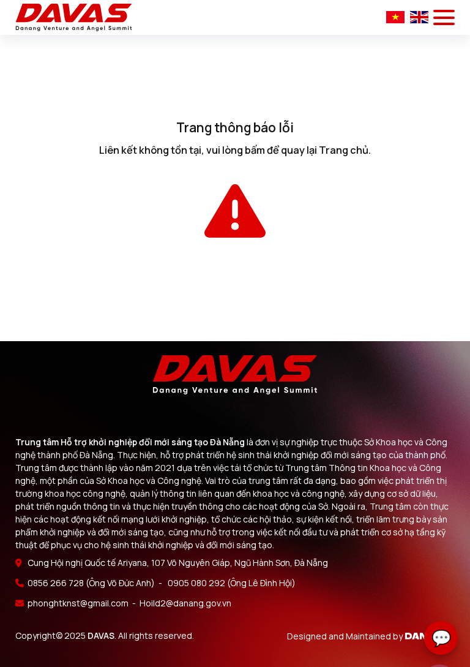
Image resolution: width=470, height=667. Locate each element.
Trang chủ (343, 150)
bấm (255, 150)
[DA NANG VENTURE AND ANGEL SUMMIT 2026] (73, 17)
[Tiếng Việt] (396, 16)
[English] (419, 16)
